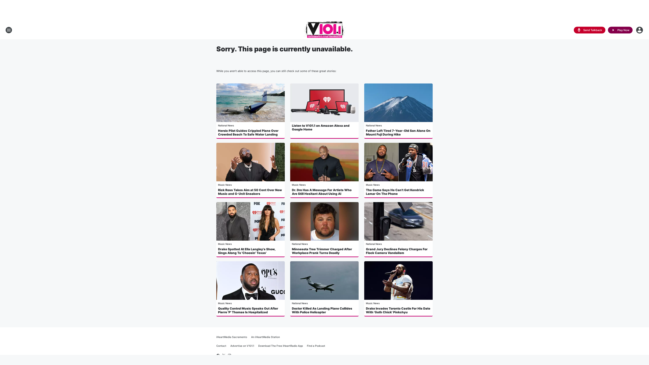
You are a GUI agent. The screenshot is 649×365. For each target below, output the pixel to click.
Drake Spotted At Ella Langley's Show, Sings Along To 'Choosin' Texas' (246, 251)
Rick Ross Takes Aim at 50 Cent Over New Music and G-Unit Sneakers (250, 192)
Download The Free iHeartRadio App (280, 345)
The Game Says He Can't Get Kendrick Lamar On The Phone (395, 192)
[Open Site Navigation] (8, 30)
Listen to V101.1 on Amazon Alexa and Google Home (321, 127)
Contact (221, 345)
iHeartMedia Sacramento (231, 337)
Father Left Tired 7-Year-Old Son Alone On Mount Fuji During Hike (398, 132)
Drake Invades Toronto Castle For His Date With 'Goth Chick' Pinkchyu (398, 310)
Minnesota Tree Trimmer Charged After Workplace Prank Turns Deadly (322, 251)
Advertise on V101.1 (242, 345)
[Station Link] (325, 30)
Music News (225, 184)
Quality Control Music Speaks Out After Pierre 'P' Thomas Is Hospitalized (248, 310)
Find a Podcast (316, 345)
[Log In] (640, 30)
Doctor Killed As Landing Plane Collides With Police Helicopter (322, 310)
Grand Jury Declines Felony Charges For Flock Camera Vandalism (397, 251)
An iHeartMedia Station (265, 337)
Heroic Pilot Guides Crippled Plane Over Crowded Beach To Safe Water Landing (248, 132)
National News (226, 125)
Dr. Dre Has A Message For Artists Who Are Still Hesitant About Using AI (322, 192)
